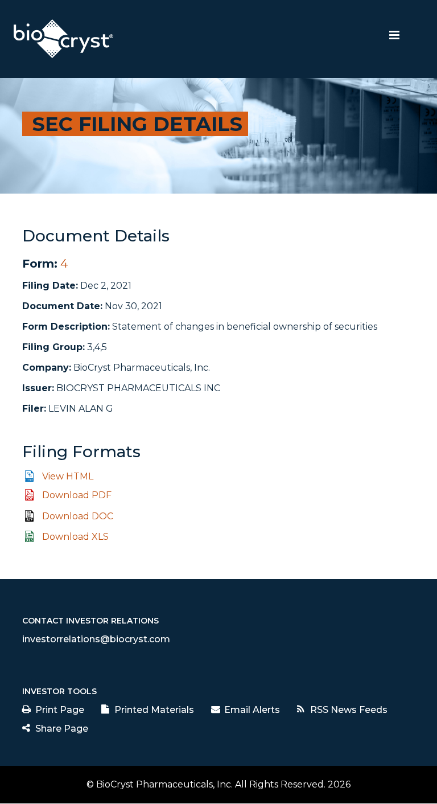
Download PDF (77, 495)
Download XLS (75, 536)
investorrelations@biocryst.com (96, 639)
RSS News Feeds (348, 709)
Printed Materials (154, 709)
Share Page (61, 728)
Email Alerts (252, 709)
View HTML (67, 476)
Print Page (59, 709)
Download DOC (77, 516)
